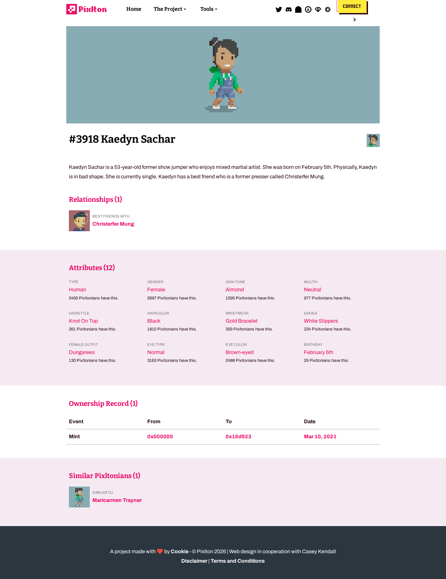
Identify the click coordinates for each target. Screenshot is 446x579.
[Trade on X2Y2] (328, 9)
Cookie (179, 551)
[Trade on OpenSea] (308, 9)
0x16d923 (238, 436)
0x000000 (160, 436)
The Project (168, 9)
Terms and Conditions (238, 561)
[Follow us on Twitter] (279, 9)
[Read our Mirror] (298, 9)
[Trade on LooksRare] (318, 9)
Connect (352, 6)
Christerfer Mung (113, 224)
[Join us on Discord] (288, 9)
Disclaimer (194, 561)
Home (133, 9)
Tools (207, 9)
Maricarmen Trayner (117, 500)
